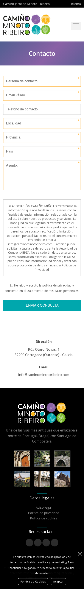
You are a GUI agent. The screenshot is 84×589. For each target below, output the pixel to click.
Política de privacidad (43, 513)
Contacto (42, 53)
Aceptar (58, 581)
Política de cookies (43, 518)
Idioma (76, 4)
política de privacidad (57, 285)
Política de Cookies (33, 581)
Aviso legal (43, 507)
